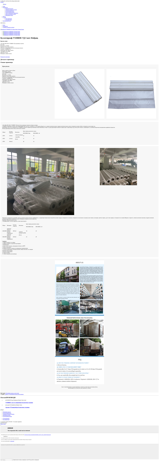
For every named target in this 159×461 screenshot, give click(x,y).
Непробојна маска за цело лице (12, 393)
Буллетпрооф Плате (9, 10)
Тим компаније (8, 18)
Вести (4, 16)
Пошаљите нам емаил (5, 56)
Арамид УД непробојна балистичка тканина (14, 394)
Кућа (4, 6)
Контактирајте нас (7, 20)
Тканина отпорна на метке (11, 9)
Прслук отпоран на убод (10, 14)
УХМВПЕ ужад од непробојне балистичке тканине (19, 402)
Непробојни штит (9, 15)
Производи (5, 7)
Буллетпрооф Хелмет (9, 11)
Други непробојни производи (11, 13)
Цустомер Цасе (8, 19)
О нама (4, 17)
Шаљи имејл (3, 423)
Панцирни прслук (9, 8)
